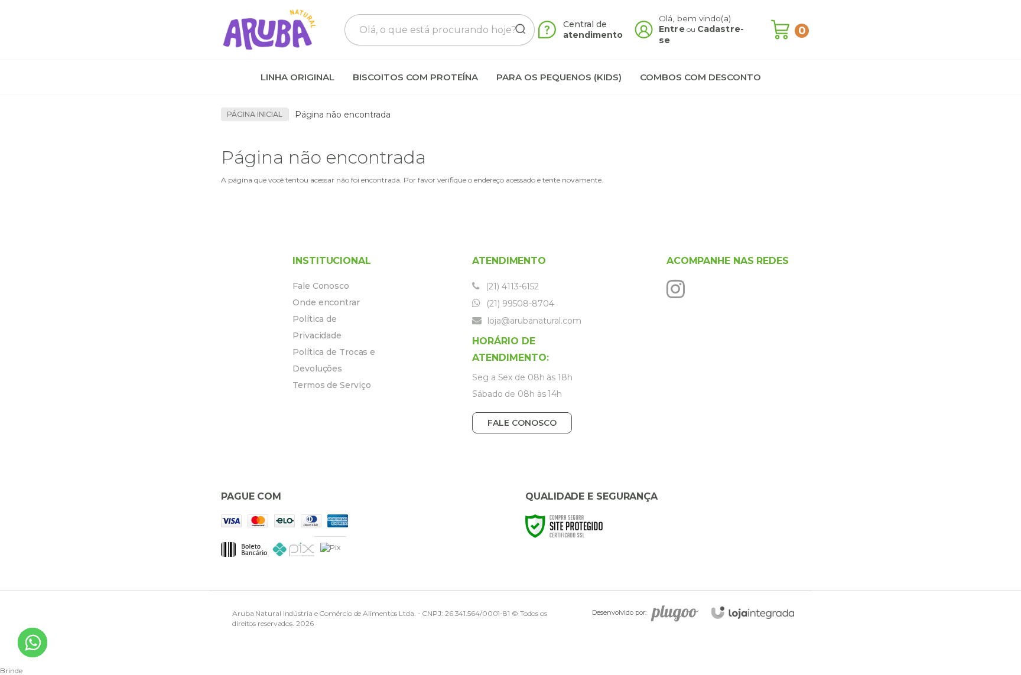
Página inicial (254, 114)
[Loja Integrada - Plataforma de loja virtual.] (752, 612)
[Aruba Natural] (269, 29)
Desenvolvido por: (619, 612)
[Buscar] (516, 29)
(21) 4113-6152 (511, 286)
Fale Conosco (320, 286)
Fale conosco (522, 423)
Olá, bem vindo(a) (695, 18)
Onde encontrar (326, 302)
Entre (671, 29)
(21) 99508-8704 (519, 303)
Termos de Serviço (331, 385)
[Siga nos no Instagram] (678, 289)
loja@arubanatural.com (533, 320)
